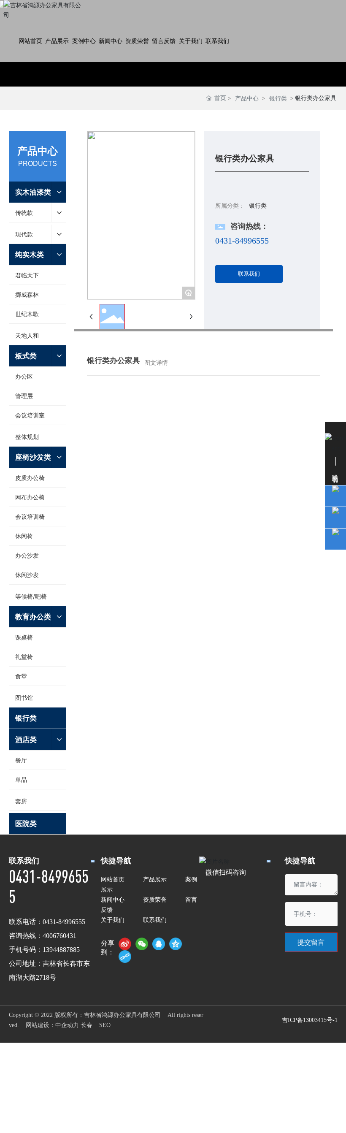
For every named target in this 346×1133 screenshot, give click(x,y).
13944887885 (61, 949)
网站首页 (112, 879)
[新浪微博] (125, 944)
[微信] (141, 944)
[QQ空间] (175, 944)
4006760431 (59, 935)
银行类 (278, 98)
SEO (105, 1025)
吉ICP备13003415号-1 (310, 1020)
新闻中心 (112, 899)
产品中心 (247, 98)
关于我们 (112, 919)
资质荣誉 (155, 899)
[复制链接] (125, 956)
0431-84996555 (242, 240)
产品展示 (155, 879)
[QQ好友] (158, 944)
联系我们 (155, 919)
